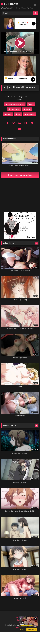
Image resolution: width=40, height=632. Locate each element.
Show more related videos (20, 175)
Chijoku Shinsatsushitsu (16, 104)
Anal (31, 104)
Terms (8, 617)
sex (19, 114)
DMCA (17, 617)
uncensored (30, 114)
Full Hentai (11, 4)
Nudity (28, 109)
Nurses (8, 114)
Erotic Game (15, 109)
